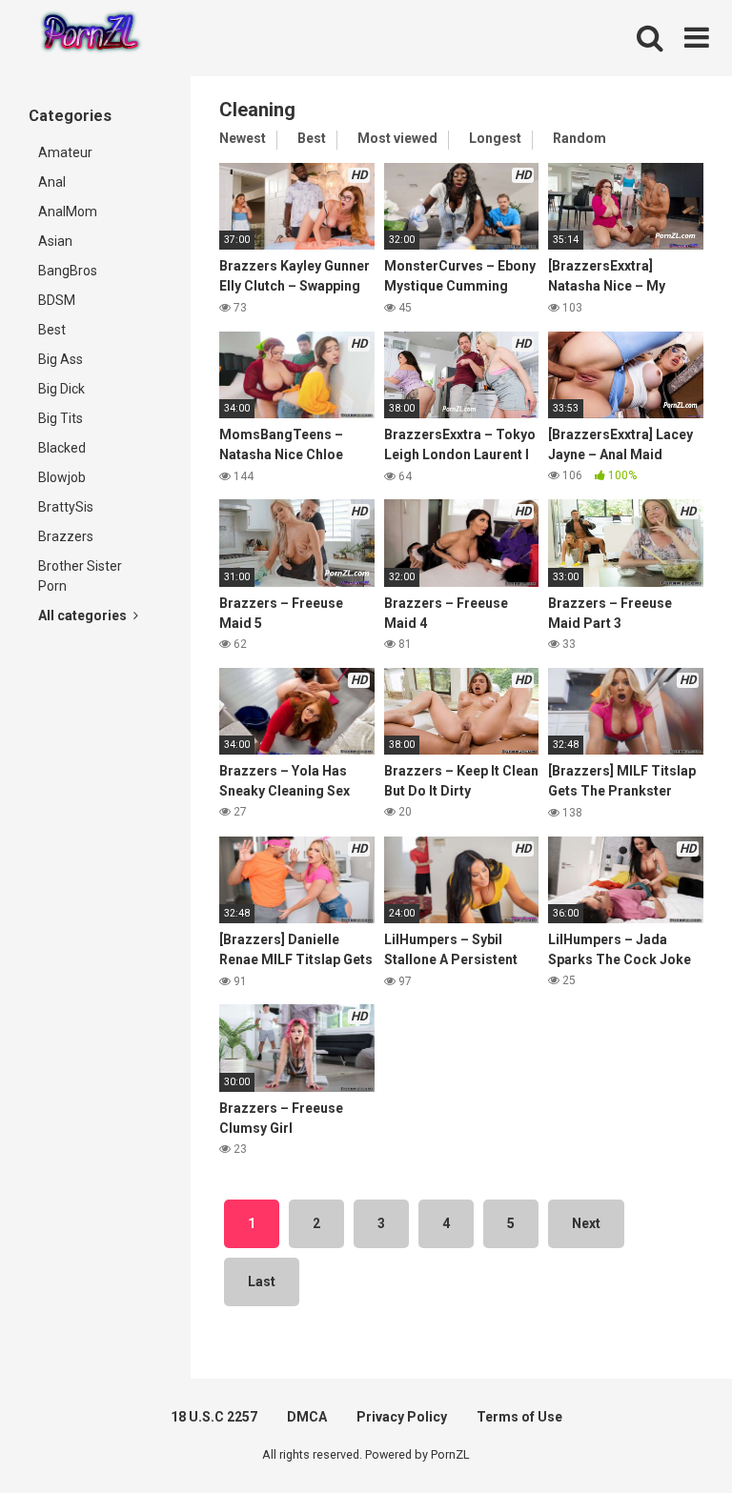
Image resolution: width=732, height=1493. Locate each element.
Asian (55, 241)
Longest (495, 138)
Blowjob (62, 477)
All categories (84, 615)
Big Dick (61, 388)
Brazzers (65, 536)
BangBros (67, 270)
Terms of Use (519, 1416)
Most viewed (397, 138)
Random (579, 138)
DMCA (307, 1416)
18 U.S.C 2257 (214, 1416)
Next (586, 1223)
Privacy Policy (401, 1416)
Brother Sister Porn (80, 576)
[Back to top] (668, 1435)
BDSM (56, 300)
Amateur (65, 152)
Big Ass (60, 359)
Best (52, 329)
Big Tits (60, 418)
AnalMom (67, 211)
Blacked (62, 447)
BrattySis (65, 506)
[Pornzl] (90, 38)
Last (261, 1281)
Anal (52, 182)
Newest (242, 138)
